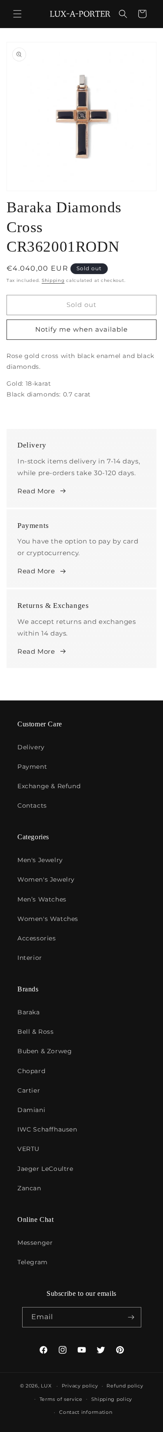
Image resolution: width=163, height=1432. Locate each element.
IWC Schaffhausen (47, 1129)
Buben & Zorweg (44, 1051)
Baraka (28, 1012)
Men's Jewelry (40, 860)
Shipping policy (112, 1399)
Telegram (32, 1262)
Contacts (32, 805)
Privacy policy (80, 1386)
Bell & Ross (35, 1032)
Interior (29, 958)
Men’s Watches (42, 899)
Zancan (29, 1188)
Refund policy (124, 1386)
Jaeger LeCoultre (45, 1169)
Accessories (36, 938)
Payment (32, 766)
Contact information (85, 1412)
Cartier (28, 1090)
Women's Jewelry (46, 879)
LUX (46, 1386)
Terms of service (61, 1399)
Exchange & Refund (48, 786)
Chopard (31, 1071)
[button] (17, 13)
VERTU (28, 1149)
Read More (36, 491)
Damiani (31, 1110)
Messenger (35, 1243)
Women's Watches (47, 919)
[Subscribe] (131, 1317)
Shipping (53, 280)
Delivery (31, 747)
